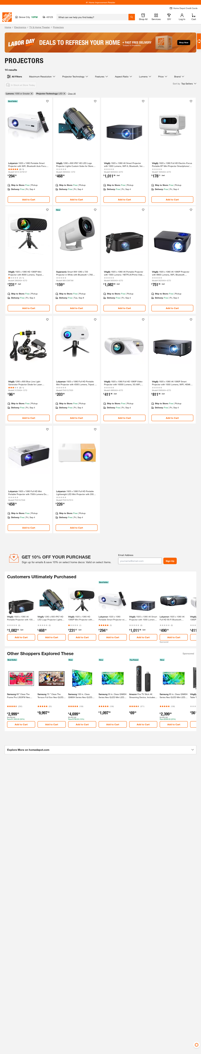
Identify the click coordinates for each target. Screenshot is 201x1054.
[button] (184, 83)
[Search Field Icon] (131, 17)
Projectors (58, 27)
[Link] (28, 151)
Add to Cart (28, 199)
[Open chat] (199, 41)
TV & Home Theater (39, 27)
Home (8, 27)
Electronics (20, 27)
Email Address (125, 555)
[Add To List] (47, 101)
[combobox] (92, 17)
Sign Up (170, 560)
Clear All (72, 93)
